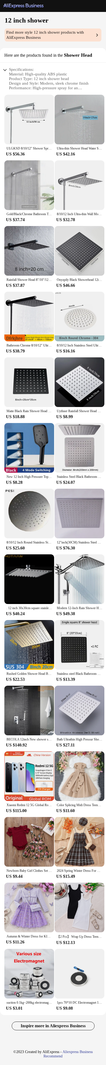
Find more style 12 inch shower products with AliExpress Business (45, 35)
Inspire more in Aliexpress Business (53, 1025)
